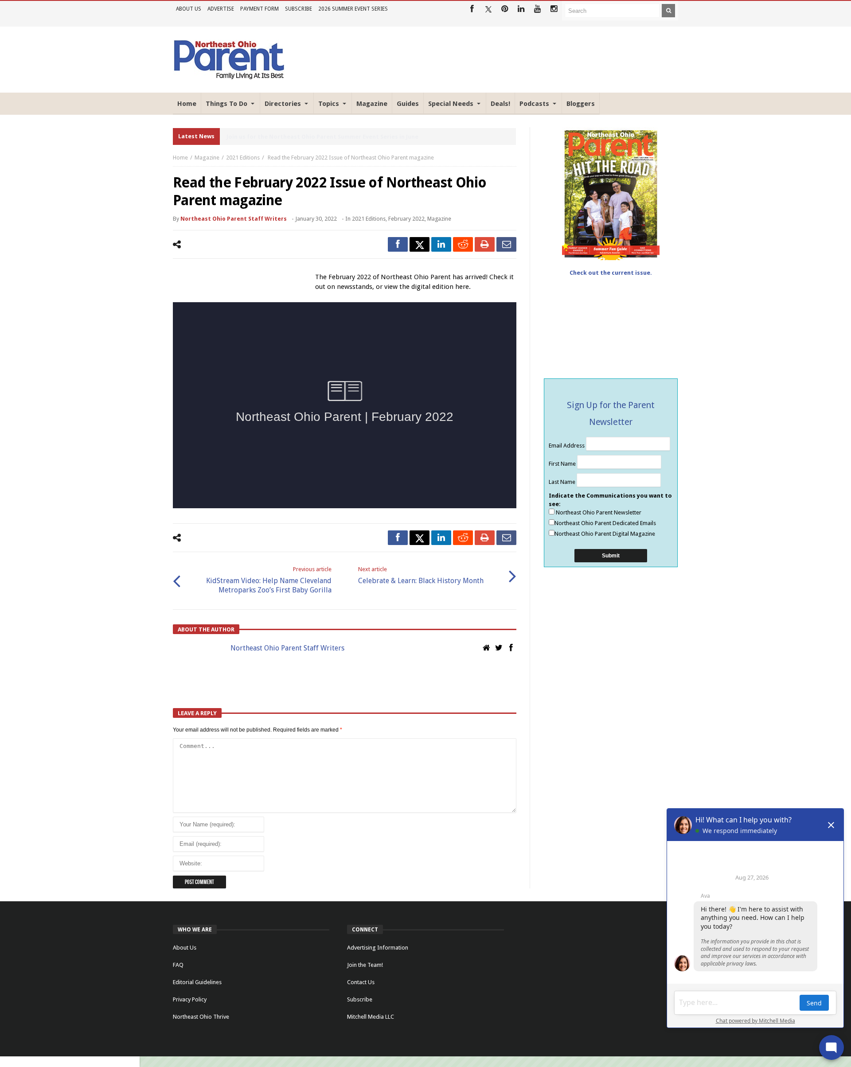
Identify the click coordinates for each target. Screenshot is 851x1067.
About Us (188, 9)
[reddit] (463, 244)
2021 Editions (243, 157)
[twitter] (419, 244)
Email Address (567, 445)
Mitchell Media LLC (370, 1016)
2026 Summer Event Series (353, 9)
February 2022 (406, 218)
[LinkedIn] (521, 9)
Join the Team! (365, 965)
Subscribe (298, 9)
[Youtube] (537, 9)
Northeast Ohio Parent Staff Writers (233, 218)
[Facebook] (472, 9)
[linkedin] (441, 244)
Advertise (220, 9)
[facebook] (398, 244)
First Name (563, 463)
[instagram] (554, 9)
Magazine (207, 157)
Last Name (563, 482)
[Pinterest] (504, 9)
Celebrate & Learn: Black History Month (421, 575)
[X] (488, 9)
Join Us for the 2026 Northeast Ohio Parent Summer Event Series (319, 136)
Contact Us (361, 982)
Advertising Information (377, 947)
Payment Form (259, 9)
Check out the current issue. (611, 272)
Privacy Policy (190, 999)
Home (180, 157)
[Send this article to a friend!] (506, 244)
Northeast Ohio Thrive (201, 1016)
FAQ (178, 965)
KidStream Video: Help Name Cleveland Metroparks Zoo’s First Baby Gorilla (269, 580)
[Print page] (485, 244)
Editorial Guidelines (197, 982)
